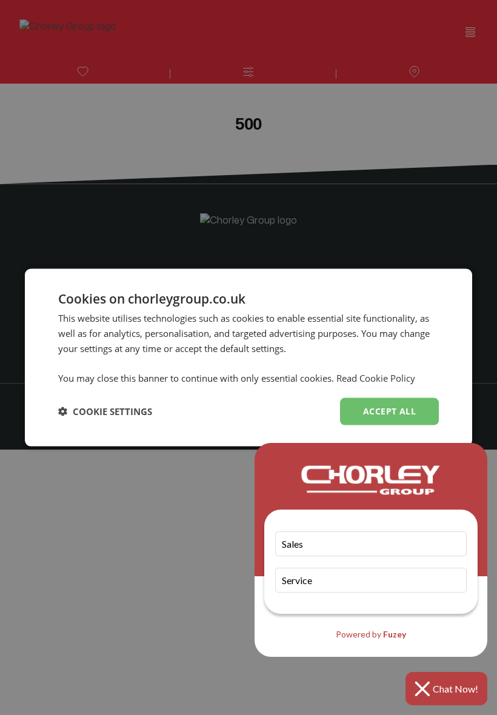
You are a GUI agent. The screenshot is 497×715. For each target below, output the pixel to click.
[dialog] (248, 358)
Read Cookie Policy (375, 378)
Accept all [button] (389, 411)
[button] (105, 411)
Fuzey (394, 634)
